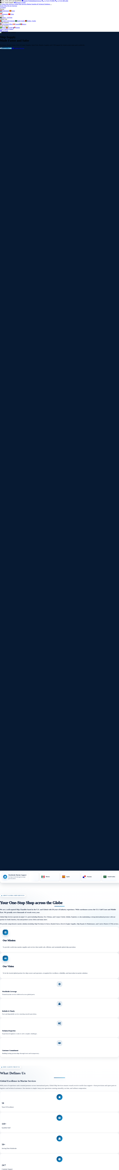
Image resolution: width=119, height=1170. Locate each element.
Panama (17, 27)
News (1, 29)
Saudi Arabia (21, 21)
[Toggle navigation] (51, 4)
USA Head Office (7, 24)
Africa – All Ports (7, 17)
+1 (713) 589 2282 (62, 1)
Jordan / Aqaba (31, 21)
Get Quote (4, 31)
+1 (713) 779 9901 (49, 1)
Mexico (24, 24)
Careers (6, 29)
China (12, 14)
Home (2, 6)
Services (14, 6)
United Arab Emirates (8, 21)
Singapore (5, 14)
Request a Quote (20, 2)
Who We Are (8, 6)
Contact (11, 29)
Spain (13, 11)
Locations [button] (3, 7)
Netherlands (5, 11)
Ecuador (10, 27)
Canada (17, 24)
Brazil (3, 27)
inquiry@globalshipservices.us (32, 1)
